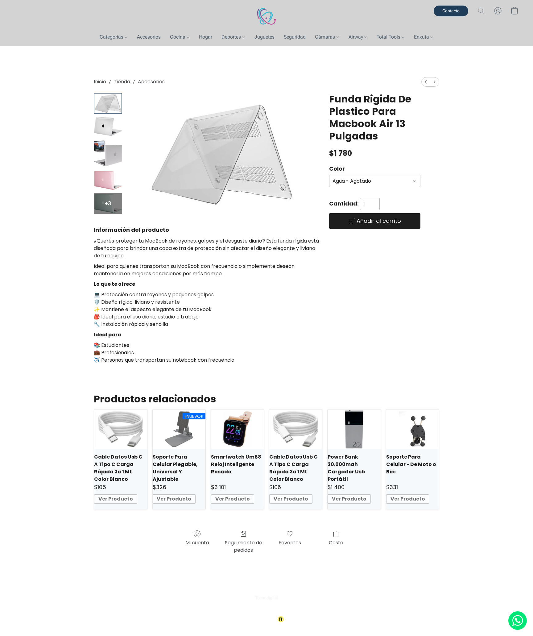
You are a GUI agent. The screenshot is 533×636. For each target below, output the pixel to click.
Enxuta (422, 37)
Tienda (122, 81)
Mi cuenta (197, 542)
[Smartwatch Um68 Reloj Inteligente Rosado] (237, 429)
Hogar (205, 37)
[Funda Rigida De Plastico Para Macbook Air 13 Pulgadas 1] (108, 126)
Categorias (112, 37)
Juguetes (264, 37)
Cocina (178, 37)
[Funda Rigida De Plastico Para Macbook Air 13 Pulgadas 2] (108, 153)
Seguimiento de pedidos (243, 546)
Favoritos (290, 542)
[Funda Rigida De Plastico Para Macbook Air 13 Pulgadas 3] (108, 180)
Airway (356, 37)
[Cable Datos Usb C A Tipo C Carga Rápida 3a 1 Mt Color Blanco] (120, 429)
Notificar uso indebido (266, 608)
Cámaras (325, 37)
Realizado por (262, 619)
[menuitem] (426, 81)
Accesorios (149, 37)
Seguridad (295, 37)
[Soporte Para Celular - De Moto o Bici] (412, 429)
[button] (266, 17)
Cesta (336, 542)
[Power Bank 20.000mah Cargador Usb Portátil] (354, 429)
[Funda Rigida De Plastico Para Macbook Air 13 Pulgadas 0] (108, 103)
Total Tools (389, 37)
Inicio (100, 81)
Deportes (231, 37)
